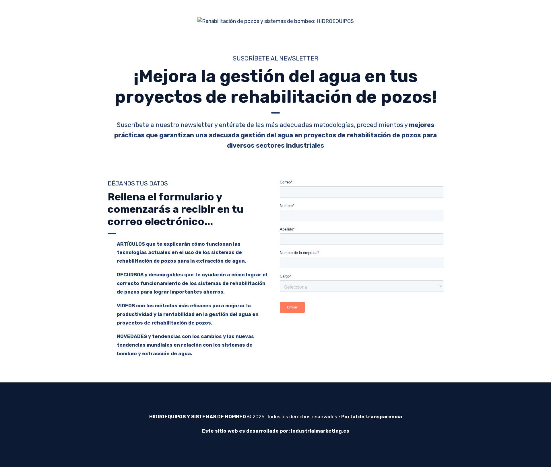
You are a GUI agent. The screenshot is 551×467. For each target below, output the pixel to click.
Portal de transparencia (371, 416)
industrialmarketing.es (320, 431)
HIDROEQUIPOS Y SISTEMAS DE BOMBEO (197, 416)
